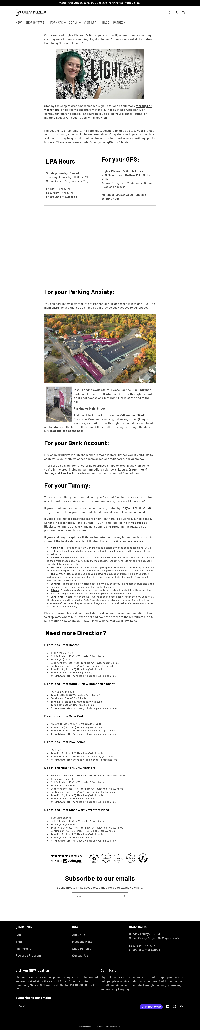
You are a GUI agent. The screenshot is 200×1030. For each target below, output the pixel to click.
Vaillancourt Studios (134, 415)
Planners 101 (24, 948)
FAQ (18, 934)
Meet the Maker (83, 941)
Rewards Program (28, 955)
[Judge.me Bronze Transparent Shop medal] (130, 858)
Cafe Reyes (57, 596)
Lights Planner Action (95, 1026)
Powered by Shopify (113, 1026)
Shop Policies (81, 948)
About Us (78, 934)
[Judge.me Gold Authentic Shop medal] (106, 858)
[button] (36, 22)
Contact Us (80, 955)
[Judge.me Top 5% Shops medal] (143, 858)
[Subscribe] (124, 896)
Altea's (55, 590)
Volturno (55, 583)
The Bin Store (70, 473)
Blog (19, 941)
